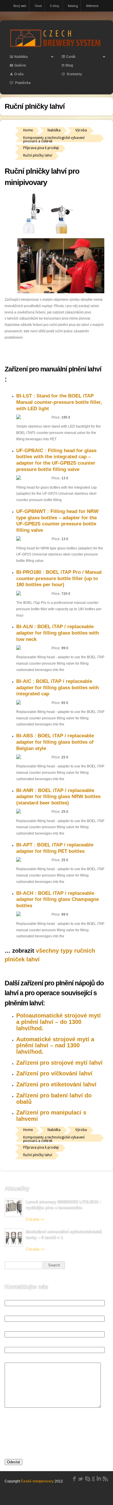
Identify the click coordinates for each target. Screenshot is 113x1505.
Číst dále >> (35, 1220)
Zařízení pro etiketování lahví (56, 1084)
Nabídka (16, 58)
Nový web (19, 6)
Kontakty (74, 74)
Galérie (20, 65)
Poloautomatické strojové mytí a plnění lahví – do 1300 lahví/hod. (58, 1021)
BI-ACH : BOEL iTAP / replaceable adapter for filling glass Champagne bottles (57, 899)
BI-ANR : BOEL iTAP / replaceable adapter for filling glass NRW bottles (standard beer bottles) (58, 797)
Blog (69, 65)
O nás (19, 74)
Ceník (66, 58)
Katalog (73, 6)
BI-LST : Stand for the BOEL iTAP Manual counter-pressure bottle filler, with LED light (59, 402)
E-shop (54, 6)
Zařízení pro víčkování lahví (54, 1073)
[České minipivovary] (56, 47)
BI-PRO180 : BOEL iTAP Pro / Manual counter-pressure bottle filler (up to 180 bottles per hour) (59, 578)
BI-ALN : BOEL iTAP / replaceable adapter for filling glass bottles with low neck (57, 633)
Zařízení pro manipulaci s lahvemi (51, 1115)
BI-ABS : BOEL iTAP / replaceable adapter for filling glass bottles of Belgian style (55, 742)
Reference (92, 6)
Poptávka (22, 83)
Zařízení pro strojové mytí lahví (59, 1062)
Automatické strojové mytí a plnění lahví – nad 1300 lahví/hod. (55, 1045)
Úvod (38, 6)
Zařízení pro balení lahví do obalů (54, 1098)
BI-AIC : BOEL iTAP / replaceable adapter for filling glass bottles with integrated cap (57, 687)
